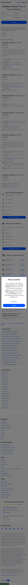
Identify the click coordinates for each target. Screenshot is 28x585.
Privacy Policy (10, 285)
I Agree (15, 301)
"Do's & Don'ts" (13, 293)
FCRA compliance (10, 292)
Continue (14, 305)
